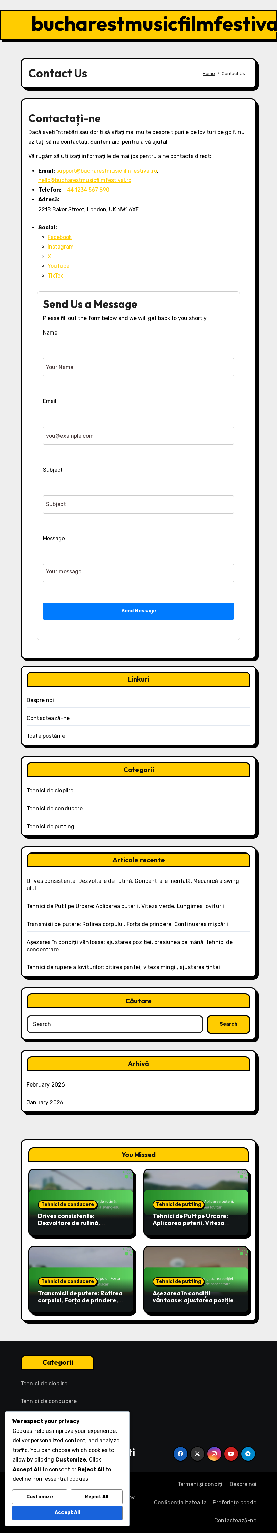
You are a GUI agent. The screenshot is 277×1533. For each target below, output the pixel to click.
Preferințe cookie (234, 1502)
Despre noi (40, 700)
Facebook (60, 237)
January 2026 (45, 1102)
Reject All (96, 1497)
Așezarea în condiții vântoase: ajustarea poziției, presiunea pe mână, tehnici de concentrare (195, 1304)
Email (49, 401)
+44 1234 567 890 (86, 189)
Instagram (61, 246)
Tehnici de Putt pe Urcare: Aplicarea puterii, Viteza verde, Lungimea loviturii (125, 906)
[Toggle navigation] (26, 25)
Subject (53, 470)
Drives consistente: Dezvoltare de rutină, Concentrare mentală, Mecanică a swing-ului (70, 1227)
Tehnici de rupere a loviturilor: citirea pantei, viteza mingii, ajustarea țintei (123, 967)
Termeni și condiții (201, 1484)
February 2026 (46, 1084)
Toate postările (46, 736)
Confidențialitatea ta (180, 1502)
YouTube (58, 266)
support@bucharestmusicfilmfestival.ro (106, 171)
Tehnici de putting (51, 826)
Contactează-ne (48, 718)
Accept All (67, 1512)
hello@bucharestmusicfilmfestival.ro (84, 180)
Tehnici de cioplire (50, 790)
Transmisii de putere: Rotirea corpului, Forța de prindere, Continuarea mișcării (127, 924)
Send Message (138, 611)
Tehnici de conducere (55, 808)
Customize (39, 1497)
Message (54, 538)
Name (50, 332)
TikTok (55, 275)
